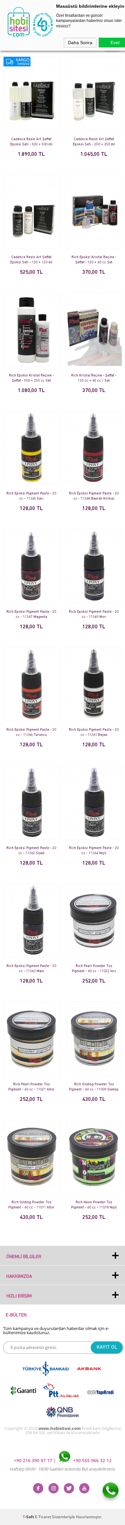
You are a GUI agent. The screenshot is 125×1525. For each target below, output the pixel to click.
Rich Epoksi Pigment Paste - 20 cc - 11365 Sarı (31, 496)
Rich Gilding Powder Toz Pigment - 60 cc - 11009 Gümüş (94, 1087)
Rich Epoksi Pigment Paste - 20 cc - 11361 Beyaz (94, 732)
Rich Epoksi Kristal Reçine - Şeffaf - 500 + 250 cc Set (31, 378)
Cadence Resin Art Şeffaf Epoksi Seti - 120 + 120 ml (31, 260)
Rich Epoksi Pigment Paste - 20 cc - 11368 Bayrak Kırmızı (94, 496)
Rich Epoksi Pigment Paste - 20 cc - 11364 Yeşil (94, 850)
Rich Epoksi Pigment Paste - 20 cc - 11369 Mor (94, 614)
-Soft (29, 1517)
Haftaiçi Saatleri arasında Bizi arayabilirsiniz (62, 1469)
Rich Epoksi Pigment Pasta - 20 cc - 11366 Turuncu (31, 732)
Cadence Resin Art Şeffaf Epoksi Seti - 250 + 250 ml (94, 142)
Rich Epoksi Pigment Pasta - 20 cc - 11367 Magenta (31, 614)
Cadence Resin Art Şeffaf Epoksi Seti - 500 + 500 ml (31, 142)
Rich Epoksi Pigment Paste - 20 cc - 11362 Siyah (31, 850)
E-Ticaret (43, 1517)
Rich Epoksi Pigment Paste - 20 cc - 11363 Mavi (31, 968)
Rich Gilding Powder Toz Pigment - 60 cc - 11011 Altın (31, 1205)
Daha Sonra (80, 42)
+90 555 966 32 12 (92, 1460)
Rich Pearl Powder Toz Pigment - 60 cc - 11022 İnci (94, 968)
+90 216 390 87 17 (34, 1460)
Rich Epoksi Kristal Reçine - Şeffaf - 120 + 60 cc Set (93, 260)
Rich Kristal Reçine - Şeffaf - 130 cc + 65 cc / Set (93, 378)
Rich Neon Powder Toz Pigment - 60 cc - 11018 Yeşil (94, 1205)
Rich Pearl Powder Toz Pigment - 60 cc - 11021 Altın (31, 1087)
